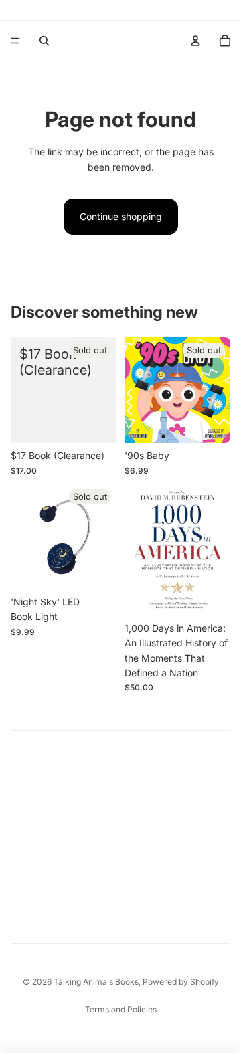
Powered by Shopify (181, 982)
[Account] (195, 41)
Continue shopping (121, 216)
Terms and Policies (121, 1009)
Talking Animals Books (96, 982)
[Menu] (15, 40)
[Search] (44, 41)
